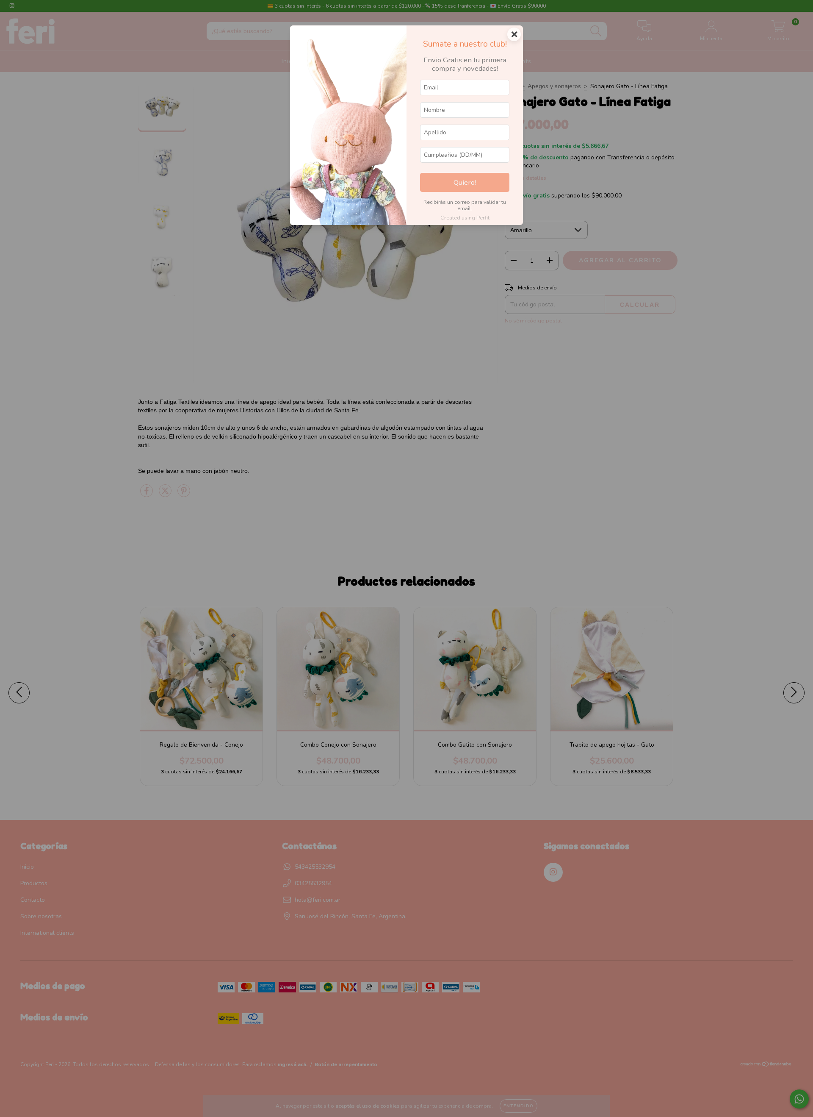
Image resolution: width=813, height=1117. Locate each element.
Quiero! (465, 182)
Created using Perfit (464, 218)
